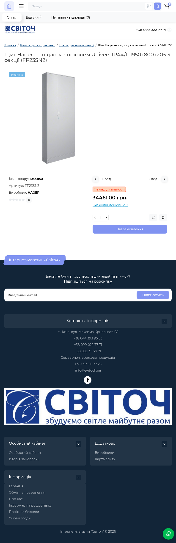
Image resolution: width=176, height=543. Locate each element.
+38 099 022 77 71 (151, 30)
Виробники (104, 453)
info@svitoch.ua (88, 370)
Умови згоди (20, 518)
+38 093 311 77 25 (88, 364)
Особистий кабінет (25, 453)
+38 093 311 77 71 (88, 351)
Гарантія (16, 486)
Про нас (16, 499)
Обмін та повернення (27, 493)
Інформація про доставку (30, 505)
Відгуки (33, 17)
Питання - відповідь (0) (70, 17)
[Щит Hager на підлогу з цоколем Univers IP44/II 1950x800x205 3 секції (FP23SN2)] (88, 118)
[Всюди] (148, 6)
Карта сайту (105, 459)
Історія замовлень (24, 459)
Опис (11, 17)
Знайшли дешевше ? (110, 205)
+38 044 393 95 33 (88, 338)
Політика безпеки (24, 512)
